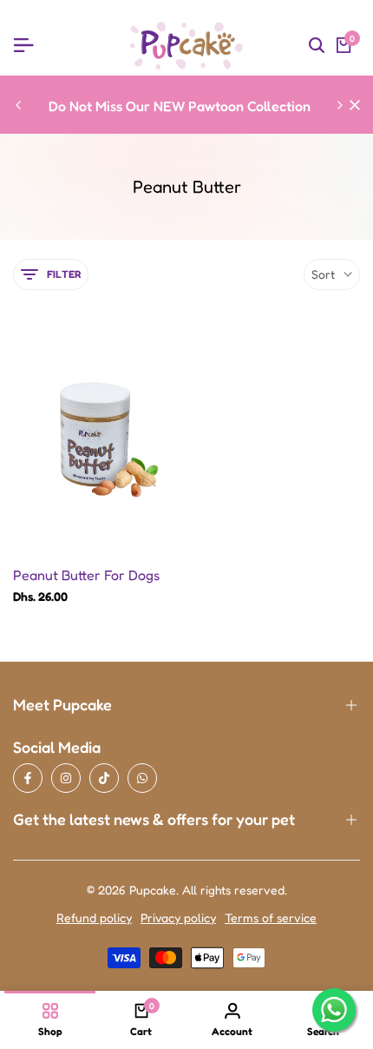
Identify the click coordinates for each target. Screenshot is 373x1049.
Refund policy (94, 917)
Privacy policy (178, 917)
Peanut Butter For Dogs (86, 575)
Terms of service (271, 917)
